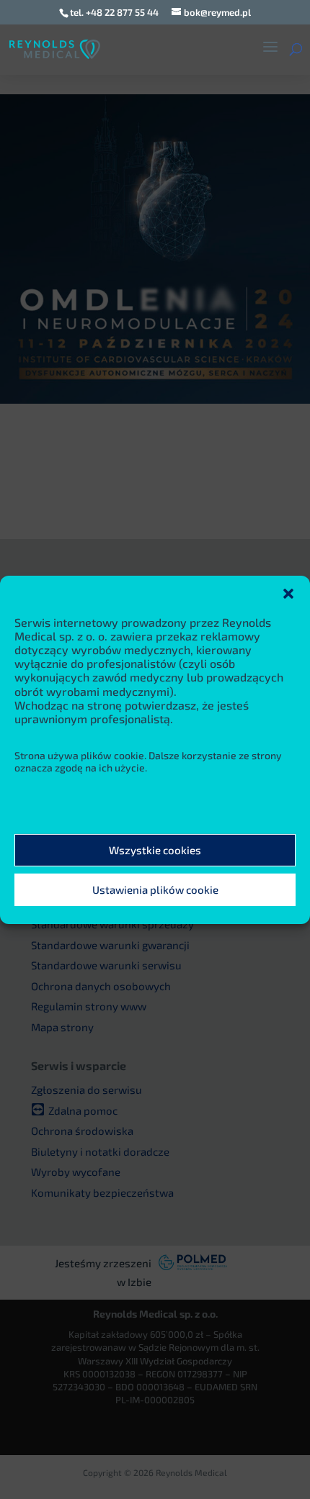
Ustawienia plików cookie (155, 889)
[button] (288, 593)
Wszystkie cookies (155, 849)
